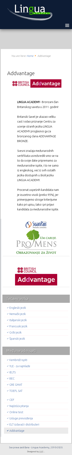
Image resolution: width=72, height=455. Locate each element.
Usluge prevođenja (21, 418)
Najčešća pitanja (19, 406)
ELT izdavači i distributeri (24, 424)
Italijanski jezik (18, 320)
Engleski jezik (17, 307)
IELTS (12, 372)
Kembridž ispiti (18, 360)
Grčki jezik (15, 332)
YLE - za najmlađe (19, 366)
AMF (41, 451)
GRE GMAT (15, 384)
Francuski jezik (18, 326)
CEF (11, 399)
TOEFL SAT (15, 390)
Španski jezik (17, 338)
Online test (16, 412)
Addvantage (21, 73)
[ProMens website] (36, 238)
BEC (12, 378)
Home (30, 55)
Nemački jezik (17, 314)
